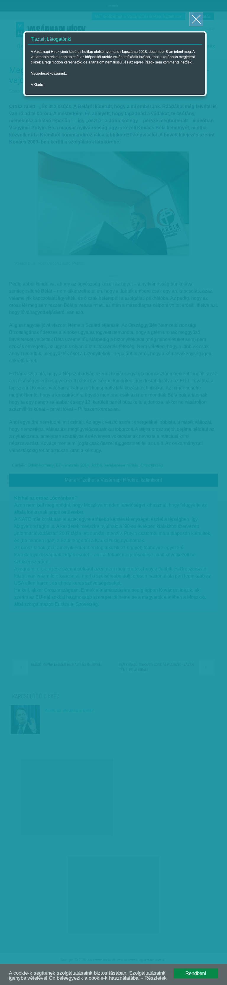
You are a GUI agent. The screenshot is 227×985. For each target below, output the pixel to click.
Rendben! (195, 973)
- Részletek (154, 978)
